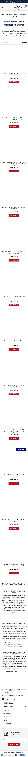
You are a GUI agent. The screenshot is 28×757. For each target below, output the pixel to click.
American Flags (18, 646)
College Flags (17, 14)
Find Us (7, 692)
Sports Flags (9, 14)
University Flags (19, 642)
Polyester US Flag (10, 646)
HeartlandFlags (11, 752)
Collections (8, 703)
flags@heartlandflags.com (11, 699)
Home (2, 14)
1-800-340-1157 (9, 695)
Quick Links (8, 707)
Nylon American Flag (19, 644)
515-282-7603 (19, 695)
